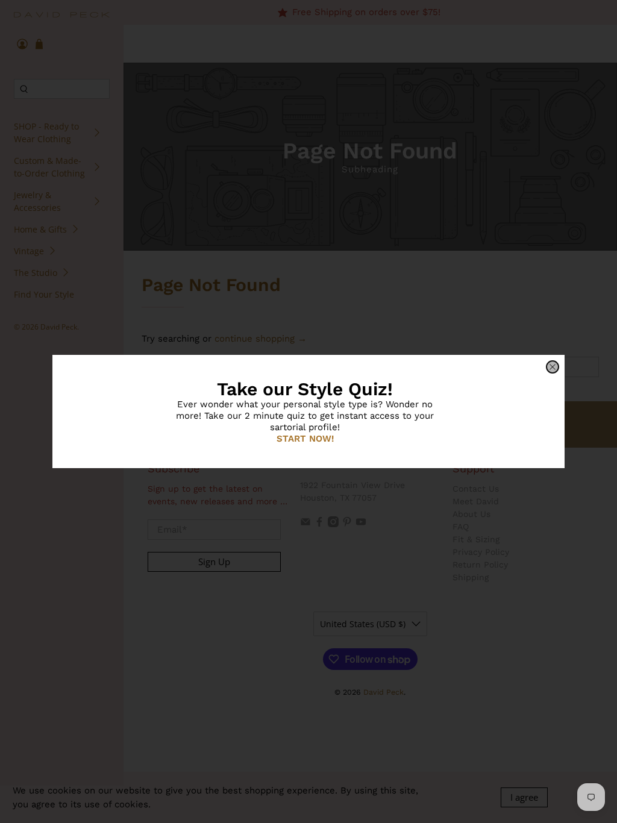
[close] (553, 367)
